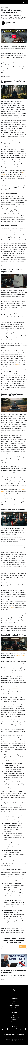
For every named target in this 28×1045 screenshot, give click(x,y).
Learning (14, 1019)
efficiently (11, 607)
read (9, 318)
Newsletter (14, 1007)
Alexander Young (10, 22)
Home (14, 1001)
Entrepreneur (14, 1015)
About (14, 1003)
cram (17, 364)
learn (9, 725)
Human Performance (14, 1017)
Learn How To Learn (14, 1005)
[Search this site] (23, 2)
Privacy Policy (17, 1039)
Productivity (4, 7)
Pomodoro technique (15, 583)
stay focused (15, 688)
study (4, 57)
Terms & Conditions (8, 1039)
